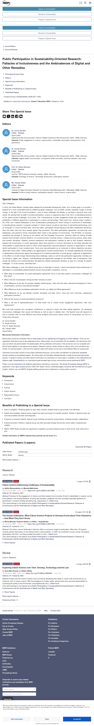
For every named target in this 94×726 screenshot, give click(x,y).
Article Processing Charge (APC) (75, 364)
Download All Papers (84, 447)
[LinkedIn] (13, 117)
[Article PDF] (90, 481)
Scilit (4, 661)
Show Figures (8, 542)
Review (12, 475)
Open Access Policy (10, 629)
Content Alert (55, 610)
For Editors (52, 629)
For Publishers (53, 635)
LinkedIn (51, 651)
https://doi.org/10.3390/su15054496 (39, 573)
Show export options (11, 460)
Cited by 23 (6, 526)
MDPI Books (7, 655)
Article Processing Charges (12, 623)
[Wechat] (21, 117)
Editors (8, 78)
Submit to (47, 9)
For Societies (53, 638)
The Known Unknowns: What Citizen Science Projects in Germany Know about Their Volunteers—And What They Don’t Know (46, 517)
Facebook (52, 655)
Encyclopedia (7, 667)
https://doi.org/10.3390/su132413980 (41, 490)
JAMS (4, 670)
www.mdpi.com (39, 338)
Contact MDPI (7, 632)
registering (51, 338)
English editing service (35, 369)
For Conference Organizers (58, 641)
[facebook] (17, 117)
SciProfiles (6, 664)
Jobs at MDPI (7, 635)
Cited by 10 (6, 493)
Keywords (9, 85)
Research (12, 557)
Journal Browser (10, 49)
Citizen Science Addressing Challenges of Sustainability (28, 485)
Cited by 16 (6, 575)
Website (21, 133)
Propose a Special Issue (47, 19)
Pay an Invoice (8, 626)
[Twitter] (9, 117)
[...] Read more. (53, 501)
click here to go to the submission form (25, 341)
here (55, 435)
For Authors (52, 623)
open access (20, 366)
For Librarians (53, 632)
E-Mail (14, 133)
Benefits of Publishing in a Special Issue (20, 88)
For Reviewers (53, 626)
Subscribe (8, 699)
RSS (45, 610)
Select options (9, 689)
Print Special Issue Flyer (14, 74)
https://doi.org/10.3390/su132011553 (41, 524)
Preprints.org (7, 658)
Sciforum (5, 651)
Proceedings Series (9, 673)
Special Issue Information (15, 81)
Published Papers (12, 92)
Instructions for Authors (23, 364)
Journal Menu (9, 46)
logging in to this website (69, 338)
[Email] (4, 117)
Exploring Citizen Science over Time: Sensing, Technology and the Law (35, 568)
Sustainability (7, 610)
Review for (47, 14)
